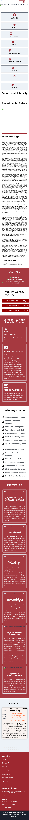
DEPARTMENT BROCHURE (14, 18)
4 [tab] (8, 747)
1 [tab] (2, 747)
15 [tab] (8, 749)
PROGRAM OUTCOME (14, 62)
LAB (14, 79)
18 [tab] (14, 749)
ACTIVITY (14, 27)
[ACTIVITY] (14, 25)
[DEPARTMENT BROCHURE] (14, 14)
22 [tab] (23, 749)
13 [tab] (27, 747)
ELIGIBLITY (14, 70)
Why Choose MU (7, 778)
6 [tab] (12, 747)
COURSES (14, 44)
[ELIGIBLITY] (13, 68)
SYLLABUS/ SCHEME (14, 53)
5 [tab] (10, 747)
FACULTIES (15, 87)
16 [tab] (10, 749)
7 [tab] (14, 747)
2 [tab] (4, 747)
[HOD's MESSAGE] (11, 33)
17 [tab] (12, 749)
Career (4, 760)
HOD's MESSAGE (14, 36)
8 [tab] (16, 747)
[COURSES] (13, 42)
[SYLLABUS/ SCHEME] (10, 50)
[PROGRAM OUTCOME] (9, 59)
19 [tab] (16, 749)
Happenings (6, 770)
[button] (6, 492)
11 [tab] (23, 747)
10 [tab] (20, 747)
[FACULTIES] (13, 85)
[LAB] (14, 76)
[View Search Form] (27, 1)
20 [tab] (18, 749)
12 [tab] (25, 747)
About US (5, 781)
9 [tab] (18, 747)
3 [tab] (6, 747)
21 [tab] (20, 749)
